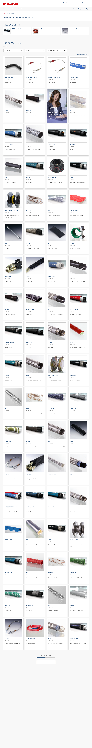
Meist (28, 9)
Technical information (17, 9)
